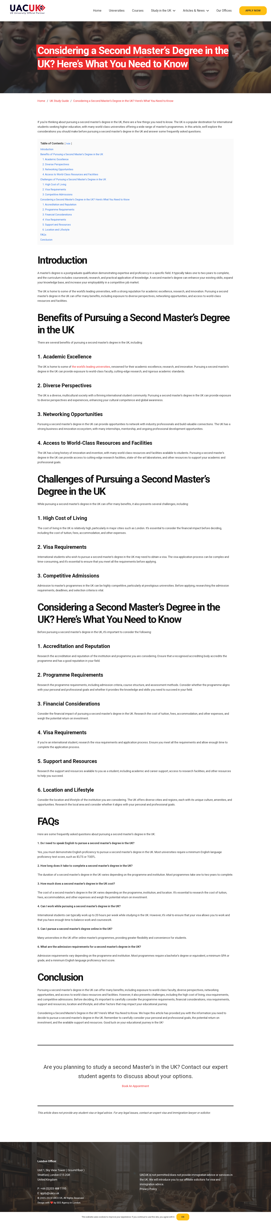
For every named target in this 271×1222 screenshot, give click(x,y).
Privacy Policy (149, 1189)
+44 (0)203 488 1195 (53, 1188)
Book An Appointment (135, 1086)
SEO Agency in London (68, 1202)
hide (68, 143)
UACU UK (57, 1198)
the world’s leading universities (91, 366)
